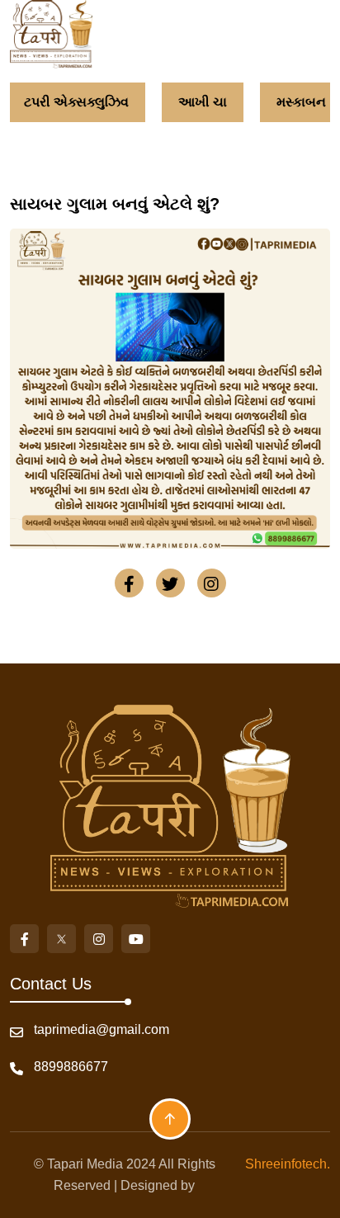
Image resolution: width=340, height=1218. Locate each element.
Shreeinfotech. (284, 1164)
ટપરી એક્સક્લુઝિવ (76, 102)
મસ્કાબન (301, 102)
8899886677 (71, 1067)
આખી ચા (202, 102)
